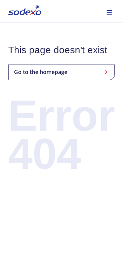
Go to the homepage (40, 72)
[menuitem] (24, 11)
